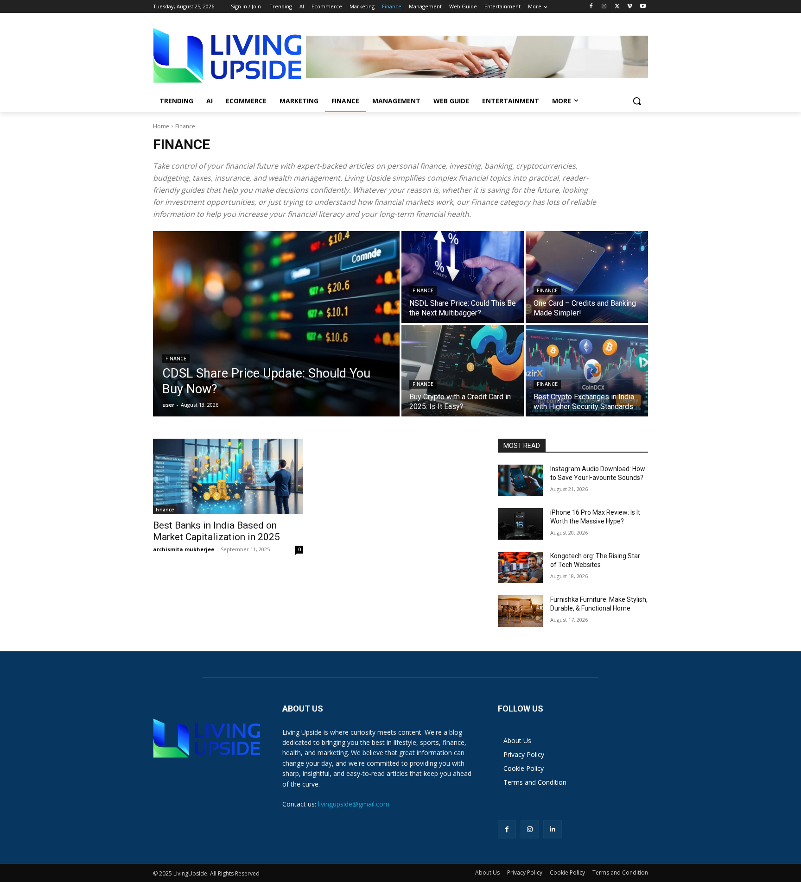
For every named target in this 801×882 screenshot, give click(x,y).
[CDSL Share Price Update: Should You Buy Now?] (276, 323)
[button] (637, 101)
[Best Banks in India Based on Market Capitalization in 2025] (228, 476)
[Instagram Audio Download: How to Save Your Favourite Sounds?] (520, 480)
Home (161, 126)
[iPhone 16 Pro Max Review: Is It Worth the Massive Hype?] (520, 524)
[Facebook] (591, 6)
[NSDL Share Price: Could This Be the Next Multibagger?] (462, 277)
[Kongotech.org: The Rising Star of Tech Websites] (520, 567)
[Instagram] (604, 6)
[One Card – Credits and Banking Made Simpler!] (587, 277)
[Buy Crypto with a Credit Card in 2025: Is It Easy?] (462, 370)
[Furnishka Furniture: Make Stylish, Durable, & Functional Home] (520, 611)
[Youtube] (642, 6)
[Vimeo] (629, 6)
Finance (175, 358)
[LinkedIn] (552, 829)
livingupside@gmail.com (353, 804)
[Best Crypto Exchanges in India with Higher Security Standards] (587, 370)
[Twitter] (617, 6)
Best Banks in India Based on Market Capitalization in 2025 (216, 531)
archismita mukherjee (183, 549)
